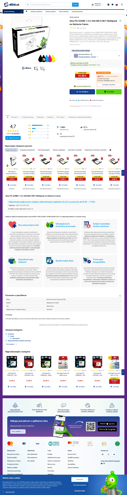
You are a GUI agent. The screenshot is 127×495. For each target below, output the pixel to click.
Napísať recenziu (14, 138)
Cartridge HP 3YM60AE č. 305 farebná (80, 374)
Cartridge (12, 188)
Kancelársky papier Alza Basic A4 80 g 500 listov (29, 173)
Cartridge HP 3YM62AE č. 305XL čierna (46, 374)
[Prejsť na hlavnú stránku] (11, 4)
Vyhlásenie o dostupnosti (15, 474)
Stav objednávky (32, 454)
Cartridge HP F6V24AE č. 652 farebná (97, 374)
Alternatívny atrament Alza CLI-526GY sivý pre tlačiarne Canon (11, 173)
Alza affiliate (71, 464)
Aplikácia (50, 474)
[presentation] (8, 117)
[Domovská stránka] (26, 11)
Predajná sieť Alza (12, 464)
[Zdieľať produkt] (120, 20)
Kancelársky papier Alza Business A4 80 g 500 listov (80, 173)
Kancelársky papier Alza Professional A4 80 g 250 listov (97, 173)
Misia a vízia (51, 464)
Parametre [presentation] (50, 117)
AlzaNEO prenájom (73, 457)
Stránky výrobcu (96, 106)
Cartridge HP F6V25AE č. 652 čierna (29, 374)
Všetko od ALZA (74, 17)
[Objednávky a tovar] (108, 5)
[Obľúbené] (112, 5)
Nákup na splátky (12, 467)
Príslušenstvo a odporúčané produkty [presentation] (80, 117)
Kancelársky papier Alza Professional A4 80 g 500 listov (46, 173)
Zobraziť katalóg (9, 11)
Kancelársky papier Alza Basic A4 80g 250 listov (63, 173)
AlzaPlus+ (71, 461)
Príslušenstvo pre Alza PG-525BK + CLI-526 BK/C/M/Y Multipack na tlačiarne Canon (63, 324)
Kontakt (50, 454)
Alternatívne (16, 338)
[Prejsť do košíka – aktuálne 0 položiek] (122, 5)
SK (104, 463)
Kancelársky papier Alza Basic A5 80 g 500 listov (114, 173)
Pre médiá (51, 471)
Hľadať (75, 4)
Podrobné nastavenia (79, 485)
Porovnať (74, 100)
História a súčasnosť (54, 461)
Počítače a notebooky (36, 11)
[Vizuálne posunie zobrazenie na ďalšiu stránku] (122, 173)
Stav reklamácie (32, 457)
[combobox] (48, 5)
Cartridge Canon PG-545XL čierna (63, 374)
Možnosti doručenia (13, 454)
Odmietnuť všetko (79, 490)
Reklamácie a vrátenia (14, 461)
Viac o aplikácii (16, 431)
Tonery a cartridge (64, 11)
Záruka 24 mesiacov (75, 106)
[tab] (8, 117)
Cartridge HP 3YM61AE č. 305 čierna (12, 374)
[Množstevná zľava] (24, 155)
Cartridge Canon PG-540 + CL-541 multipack (114, 374)
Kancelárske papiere (29, 188)
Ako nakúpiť (30, 461)
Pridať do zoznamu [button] (97, 100)
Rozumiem (79, 479)
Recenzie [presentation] (15, 117)
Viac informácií (10, 492)
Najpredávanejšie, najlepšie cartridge (19, 340)
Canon (12, 336)
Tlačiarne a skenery (50, 11)
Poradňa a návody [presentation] (27, 117)
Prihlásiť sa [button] (98, 5)
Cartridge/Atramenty (77, 11)
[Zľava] (110, 358)
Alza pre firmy (72, 454)
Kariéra (50, 467)
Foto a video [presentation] (61, 117)
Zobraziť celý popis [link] (75, 44)
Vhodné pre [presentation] (40, 117)
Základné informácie (54, 457)
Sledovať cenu (85, 100)
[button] (98, 57)
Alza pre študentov (73, 467)
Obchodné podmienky (14, 471)
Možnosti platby (12, 457)
